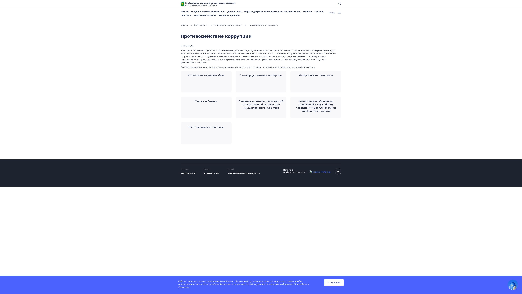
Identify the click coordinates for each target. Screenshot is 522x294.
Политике (183, 287)
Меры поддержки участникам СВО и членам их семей (272, 11)
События (319, 11)
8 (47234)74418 (188, 173)
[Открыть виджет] (513, 285)
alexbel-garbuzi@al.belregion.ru (244, 173)
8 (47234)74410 (211, 173)
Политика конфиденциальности (294, 171)
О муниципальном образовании (208, 11)
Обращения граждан (205, 15)
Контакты (186, 15)
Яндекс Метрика (235, 281)
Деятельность (234, 11)
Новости (307, 11)
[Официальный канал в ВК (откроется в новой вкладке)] (338, 171)
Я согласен (334, 282)
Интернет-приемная (229, 15)
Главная (185, 11)
